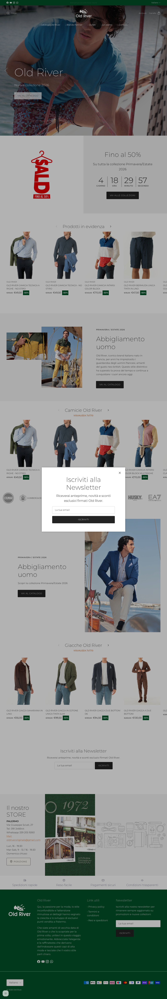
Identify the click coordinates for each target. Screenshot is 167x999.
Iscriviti (83, 519)
